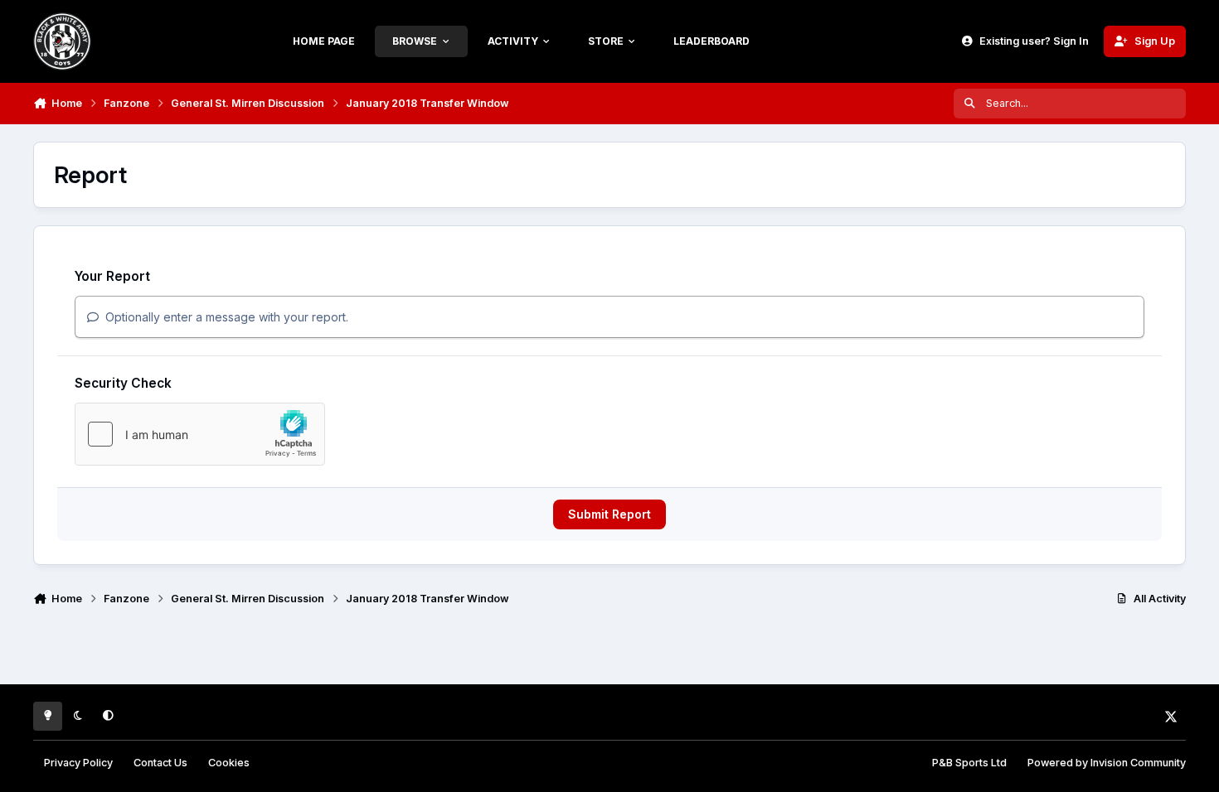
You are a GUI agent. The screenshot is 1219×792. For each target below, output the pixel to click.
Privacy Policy (78, 762)
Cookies (229, 762)
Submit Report (609, 514)
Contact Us (160, 762)
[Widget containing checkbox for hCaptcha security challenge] (200, 434)
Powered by (1106, 762)
